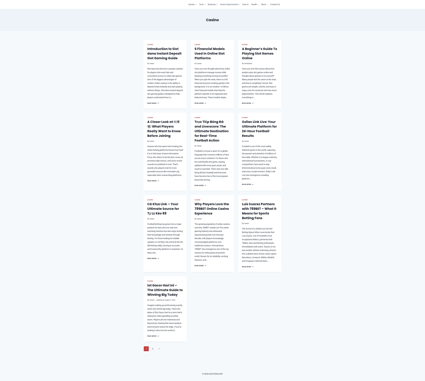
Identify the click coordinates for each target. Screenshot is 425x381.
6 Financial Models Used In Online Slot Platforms (210, 53)
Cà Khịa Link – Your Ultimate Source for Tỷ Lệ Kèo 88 (163, 209)
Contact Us (275, 4)
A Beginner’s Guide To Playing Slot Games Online (259, 53)
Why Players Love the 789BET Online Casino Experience (212, 209)
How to (245, 4)
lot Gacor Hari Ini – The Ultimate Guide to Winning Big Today (165, 290)
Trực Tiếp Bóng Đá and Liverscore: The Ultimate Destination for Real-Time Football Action (212, 131)
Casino (150, 44)
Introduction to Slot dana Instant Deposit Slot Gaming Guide (164, 53)
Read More (153, 103)
